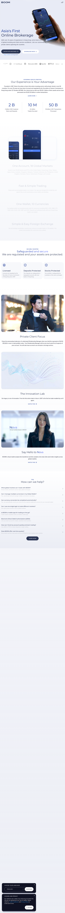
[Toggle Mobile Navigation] (62, 2)
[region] (32, 143)
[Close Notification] (34, 896)
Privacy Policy (24, 902)
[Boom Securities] (5, 2)
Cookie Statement (14, 902)
